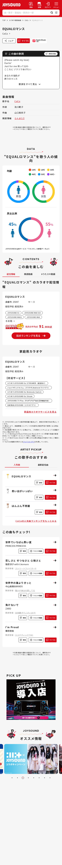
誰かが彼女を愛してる (25, 590)
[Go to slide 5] (33, 777)
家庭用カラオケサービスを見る (40, 411)
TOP (3, 20)
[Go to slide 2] (17, 777)
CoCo (26, 20)
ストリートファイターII (25, 568)
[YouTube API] (28, 442)
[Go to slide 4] (28, 777)
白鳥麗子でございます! (25, 612)
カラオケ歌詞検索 (15, 20)
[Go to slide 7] (44, 777)
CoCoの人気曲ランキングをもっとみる (36, 520)
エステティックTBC (24, 635)
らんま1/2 (19, 118)
